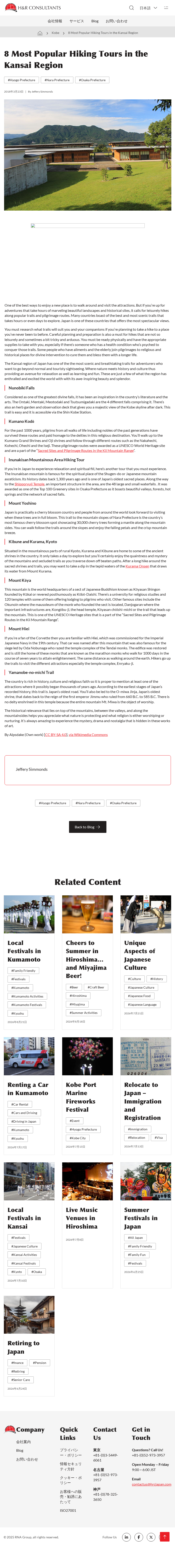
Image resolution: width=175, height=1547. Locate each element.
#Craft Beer (96, 987)
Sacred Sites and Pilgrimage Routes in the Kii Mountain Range (86, 450)
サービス (76, 21)
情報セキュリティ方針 (71, 1466)
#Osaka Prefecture (92, 80)
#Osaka (36, 1272)
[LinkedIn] (126, 1537)
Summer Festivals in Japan (141, 1218)
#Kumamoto (20, 988)
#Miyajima (77, 1004)
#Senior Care (20, 1380)
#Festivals (18, 979)
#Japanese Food (139, 996)
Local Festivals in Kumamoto (24, 951)
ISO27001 (68, 1510)
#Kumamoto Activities (27, 996)
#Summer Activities (84, 1013)
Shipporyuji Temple (29, 484)
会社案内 (23, 1441)
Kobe (55, 33)
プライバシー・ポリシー (71, 1452)
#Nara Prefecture (57, 80)
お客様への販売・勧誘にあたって (71, 1496)
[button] (149, 8)
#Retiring (18, 1371)
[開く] (166, 7)
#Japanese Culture (141, 987)
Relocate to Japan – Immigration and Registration (143, 1101)
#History (156, 979)
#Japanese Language (142, 1004)
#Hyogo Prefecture (21, 80)
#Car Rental (19, 1104)
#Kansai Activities (24, 1255)
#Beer (74, 987)
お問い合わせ (117, 21)
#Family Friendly (23, 971)
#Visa (159, 1137)
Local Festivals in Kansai (24, 1218)
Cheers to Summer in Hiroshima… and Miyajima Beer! (86, 959)
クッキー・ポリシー (71, 1480)
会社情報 (55, 21)
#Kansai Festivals (23, 1263)
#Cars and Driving (24, 1113)
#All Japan (135, 1238)
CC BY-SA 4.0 (55, 734)
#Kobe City (78, 1138)
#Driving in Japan (23, 1121)
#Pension (39, 1363)
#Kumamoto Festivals (26, 1005)
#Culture (134, 979)
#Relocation (136, 1137)
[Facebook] (139, 1537)
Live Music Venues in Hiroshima (82, 1218)
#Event (75, 1121)
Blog (94, 21)
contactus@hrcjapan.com (151, 1484)
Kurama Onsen (137, 566)
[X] (151, 1537)
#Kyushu (17, 1013)
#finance (17, 1363)
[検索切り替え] (131, 7)
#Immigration (137, 1129)
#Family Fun (137, 1255)
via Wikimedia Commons (88, 734)
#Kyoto (16, 1272)
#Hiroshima (78, 996)
